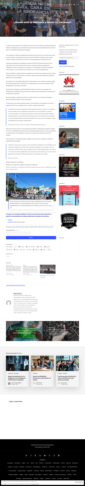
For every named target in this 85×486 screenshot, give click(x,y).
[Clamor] (31, 270)
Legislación (10, 373)
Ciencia (32, 463)
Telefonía (36, 478)
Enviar (31, 237)
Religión (42, 17)
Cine (36, 463)
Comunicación (56, 463)
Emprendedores (36, 466)
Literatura (36, 470)
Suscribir (62, 62)
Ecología (60, 373)
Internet (64, 466)
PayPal (10, 220)
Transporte (47, 478)
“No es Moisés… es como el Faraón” (47, 275)
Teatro (74, 474)
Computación (48, 463)
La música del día (22, 470)
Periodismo (56, 470)
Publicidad (73, 470)
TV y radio (59, 478)
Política (36, 17)
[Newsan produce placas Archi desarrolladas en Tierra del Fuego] (24, 331)
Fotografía (44, 466)
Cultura (63, 463)
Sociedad (48, 17)
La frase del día (12, 470)
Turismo (54, 478)
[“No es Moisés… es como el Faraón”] (48, 269)
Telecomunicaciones (27, 478)
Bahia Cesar (38, 26)
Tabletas (69, 474)
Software (51, 474)
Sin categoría (38, 474)
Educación (22, 466)
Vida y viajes (66, 478)
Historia (58, 466)
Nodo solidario (48, 470)
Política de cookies (35, 483)
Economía (15, 466)
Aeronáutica (17, 463)
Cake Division (46, 447)
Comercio (41, 463)
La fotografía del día (72, 466)
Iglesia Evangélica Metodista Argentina (16, 285)
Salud (26, 474)
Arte (28, 463)
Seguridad (31, 474)
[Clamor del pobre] (14, 270)
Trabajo (41, 478)
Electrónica (28, 466)
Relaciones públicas (13, 474)
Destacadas (75, 463)
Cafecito (10, 222)
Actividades (10, 463)
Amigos (23, 463)
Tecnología (18, 478)
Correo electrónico (12, 230)
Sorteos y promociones (60, 474)
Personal (62, 470)
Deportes (68, 463)
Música (42, 470)
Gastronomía (52, 466)
